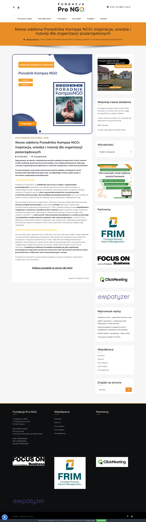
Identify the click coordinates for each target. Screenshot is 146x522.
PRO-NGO (23, 156)
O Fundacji (61, 19)
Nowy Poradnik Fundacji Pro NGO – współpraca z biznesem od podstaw (113, 328)
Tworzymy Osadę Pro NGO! (109, 337)
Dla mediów (102, 366)
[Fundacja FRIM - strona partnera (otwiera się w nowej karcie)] (70, 473)
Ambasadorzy (103, 370)
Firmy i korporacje (22, 138)
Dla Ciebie (76, 19)
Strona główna (32, 40)
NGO (32, 138)
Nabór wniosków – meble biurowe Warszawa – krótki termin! (112, 322)
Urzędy (46, 138)
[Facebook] (13, 7)
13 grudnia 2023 (40, 156)
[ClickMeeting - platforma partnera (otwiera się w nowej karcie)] (112, 462)
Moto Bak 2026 (44, 19)
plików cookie (90, 520)
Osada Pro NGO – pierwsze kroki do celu (115, 317)
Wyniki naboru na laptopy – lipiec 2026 (114, 333)
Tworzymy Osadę (24, 19)
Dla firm (101, 359)
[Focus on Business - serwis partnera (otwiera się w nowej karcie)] (29, 461)
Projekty (90, 19)
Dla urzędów (103, 363)
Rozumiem (101, 520)
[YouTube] (18, 7)
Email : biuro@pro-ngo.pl (120, 7)
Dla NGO (101, 356)
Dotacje (103, 19)
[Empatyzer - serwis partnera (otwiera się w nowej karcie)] (29, 501)
